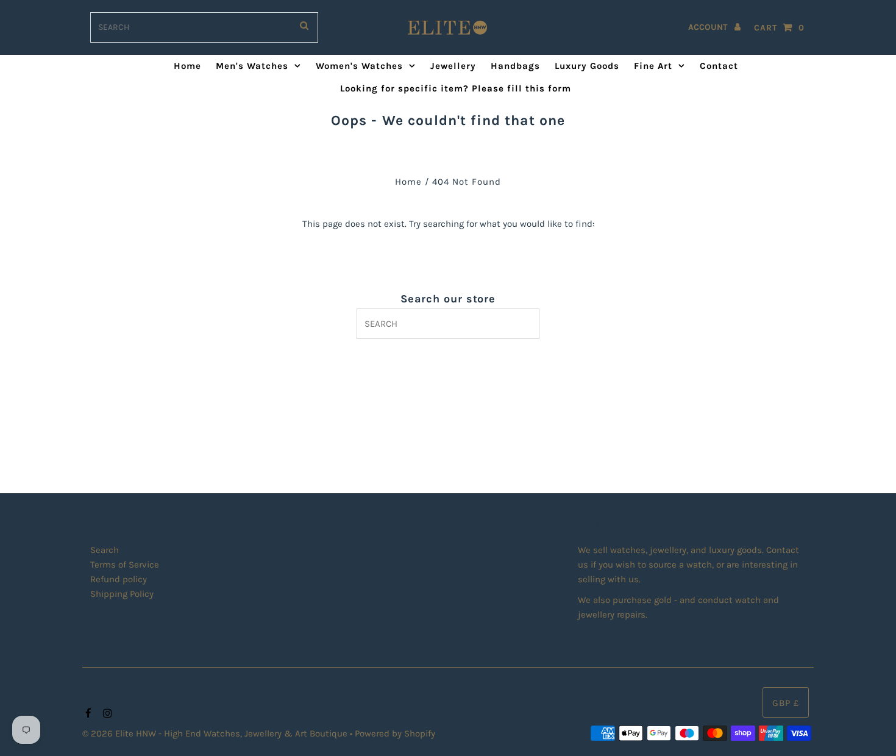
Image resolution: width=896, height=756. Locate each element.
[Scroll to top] (871, 731)
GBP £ (785, 702)
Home (187, 65)
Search (104, 549)
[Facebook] (86, 714)
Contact (719, 65)
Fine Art (653, 65)
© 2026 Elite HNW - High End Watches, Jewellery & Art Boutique (216, 733)
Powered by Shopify (395, 733)
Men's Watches (252, 65)
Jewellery (453, 65)
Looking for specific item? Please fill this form (455, 88)
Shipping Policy (122, 593)
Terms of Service (124, 564)
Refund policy (118, 579)
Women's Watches (359, 65)
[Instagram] (106, 714)
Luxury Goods (587, 65)
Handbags (515, 65)
